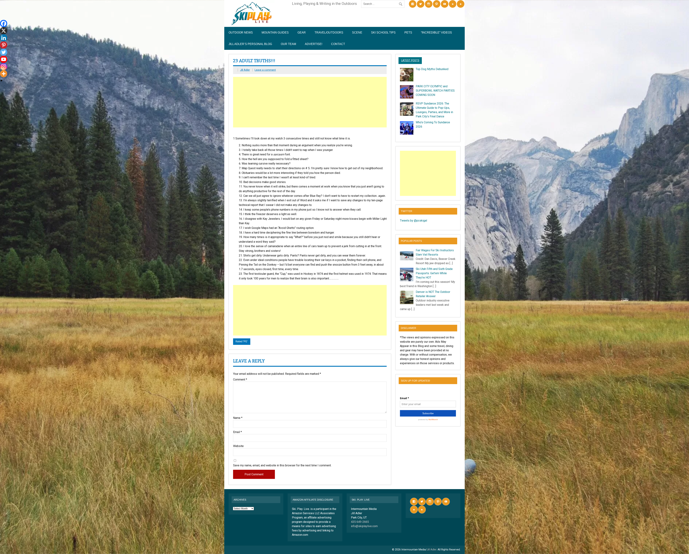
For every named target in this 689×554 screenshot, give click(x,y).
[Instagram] (3, 66)
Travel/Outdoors (329, 32)
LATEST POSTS (410, 60)
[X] (3, 30)
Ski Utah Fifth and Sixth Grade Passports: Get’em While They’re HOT (434, 273)
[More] (3, 73)
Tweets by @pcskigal (413, 220)
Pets (408, 32)
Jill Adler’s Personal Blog (250, 44)
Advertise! (313, 44)
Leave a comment (265, 70)
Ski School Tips (383, 32)
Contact (338, 44)
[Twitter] (3, 52)
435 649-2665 (360, 522)
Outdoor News (241, 32)
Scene (357, 32)
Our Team (288, 44)
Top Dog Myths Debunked (432, 69)
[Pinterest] (3, 45)
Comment (240, 379)
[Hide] (1, 80)
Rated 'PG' (242, 341)
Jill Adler (245, 70)
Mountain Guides (275, 32)
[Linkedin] (3, 37)
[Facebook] (3, 23)
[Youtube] (3, 59)
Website (238, 446)
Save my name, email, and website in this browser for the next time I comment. (282, 465)
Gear (301, 32)
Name (237, 418)
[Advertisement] (310, 102)
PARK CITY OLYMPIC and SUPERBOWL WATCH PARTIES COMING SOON (435, 91)
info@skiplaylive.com (364, 526)
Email (237, 432)
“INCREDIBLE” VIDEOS (436, 32)
